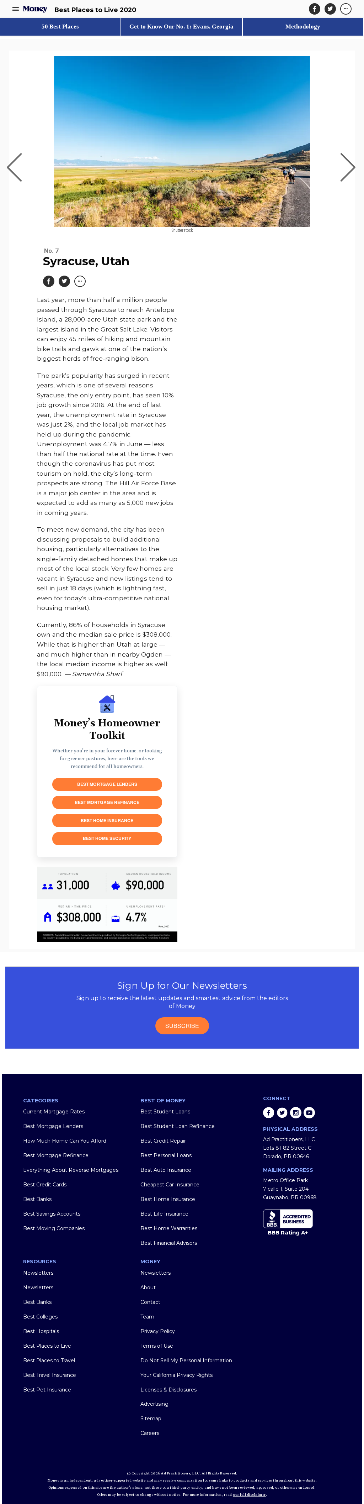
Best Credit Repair (163, 1141)
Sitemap (150, 1418)
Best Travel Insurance (49, 1375)
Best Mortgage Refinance (107, 802)
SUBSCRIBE (182, 1026)
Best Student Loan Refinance (177, 1126)
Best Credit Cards (44, 1184)
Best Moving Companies (54, 1228)
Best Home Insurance (107, 820)
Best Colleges (40, 1317)
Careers (149, 1433)
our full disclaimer (249, 1495)
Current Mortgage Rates (54, 1111)
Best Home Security (107, 838)
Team (147, 1317)
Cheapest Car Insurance (169, 1184)
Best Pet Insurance (47, 1389)
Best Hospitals (41, 1331)
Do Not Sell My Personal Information (186, 1360)
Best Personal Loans (166, 1155)
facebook (268, 1112)
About (148, 1287)
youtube (309, 1112)
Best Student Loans (165, 1111)
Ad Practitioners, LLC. (181, 1473)
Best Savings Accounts (51, 1214)
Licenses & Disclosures (168, 1389)
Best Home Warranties (168, 1228)
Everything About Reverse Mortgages (70, 1170)
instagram (295, 1112)
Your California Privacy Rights (176, 1375)
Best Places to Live (47, 1346)
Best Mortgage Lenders (107, 784)
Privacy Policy (157, 1331)
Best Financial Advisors (168, 1243)
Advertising (154, 1404)
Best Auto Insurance (165, 1170)
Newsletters (38, 1273)
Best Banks (37, 1199)
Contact (150, 1302)
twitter (282, 1112)
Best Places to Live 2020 (95, 10)
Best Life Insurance (164, 1214)
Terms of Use (156, 1346)
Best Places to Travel (49, 1360)
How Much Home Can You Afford (64, 1141)
